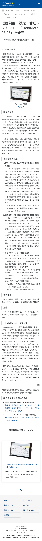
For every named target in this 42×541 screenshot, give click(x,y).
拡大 (20, 107)
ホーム (18, 11)
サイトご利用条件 (21, 526)
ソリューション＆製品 (28, 14)
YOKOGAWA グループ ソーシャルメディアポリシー (21, 531)
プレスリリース (8, 14)
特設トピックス (8, 510)
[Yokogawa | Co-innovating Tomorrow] (8, 4)
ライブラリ (26, 505)
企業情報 (6, 515)
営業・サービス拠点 (28, 510)
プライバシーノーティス (21, 528)
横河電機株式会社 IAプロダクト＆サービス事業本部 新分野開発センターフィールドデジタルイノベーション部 (22, 408)
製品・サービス (8, 505)
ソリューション (27, 500)
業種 (5, 500)
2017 (17, 14)
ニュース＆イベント (28, 11)
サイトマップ (21, 533)
